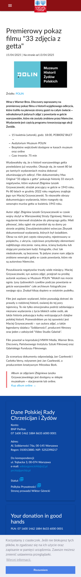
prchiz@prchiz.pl (20, 470)
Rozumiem (41, 569)
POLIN (20, 93)
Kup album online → (23, 385)
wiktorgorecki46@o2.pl (33, 466)
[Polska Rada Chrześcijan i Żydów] (40, 8)
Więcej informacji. (18, 559)
